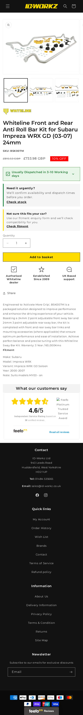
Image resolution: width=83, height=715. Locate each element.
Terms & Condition (41, 623)
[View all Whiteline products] (17, 115)
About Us (41, 596)
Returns (41, 631)
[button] (7, 6)
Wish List (41, 537)
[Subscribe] (71, 672)
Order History (41, 528)
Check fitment (17, 226)
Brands (41, 546)
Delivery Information (41, 605)
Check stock (17, 202)
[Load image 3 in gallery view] (67, 90)
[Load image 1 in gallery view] (16, 90)
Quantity (9, 235)
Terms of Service (41, 563)
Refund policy (41, 572)
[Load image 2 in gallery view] (41, 90)
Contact (41, 554)
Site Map (41, 640)
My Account (41, 519)
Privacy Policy (41, 614)
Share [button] (11, 293)
